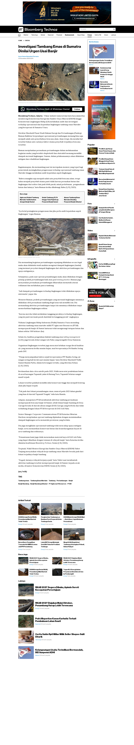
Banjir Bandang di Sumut (39, 484)
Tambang (52, 480)
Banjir (71, 480)
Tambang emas (23, 480)
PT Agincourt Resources (57, 484)
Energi (90, 35)
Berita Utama (94, 42)
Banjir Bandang (23, 484)
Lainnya (113, 35)
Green (106, 35)
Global (43, 35)
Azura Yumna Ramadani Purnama (28, 56)
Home (20, 40)
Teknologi (34, 35)
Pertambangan (62, 480)
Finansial (59, 35)
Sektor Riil (98, 35)
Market (26, 35)
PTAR (69, 484)
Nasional (50, 35)
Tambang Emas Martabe (38, 480)
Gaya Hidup (81, 35)
